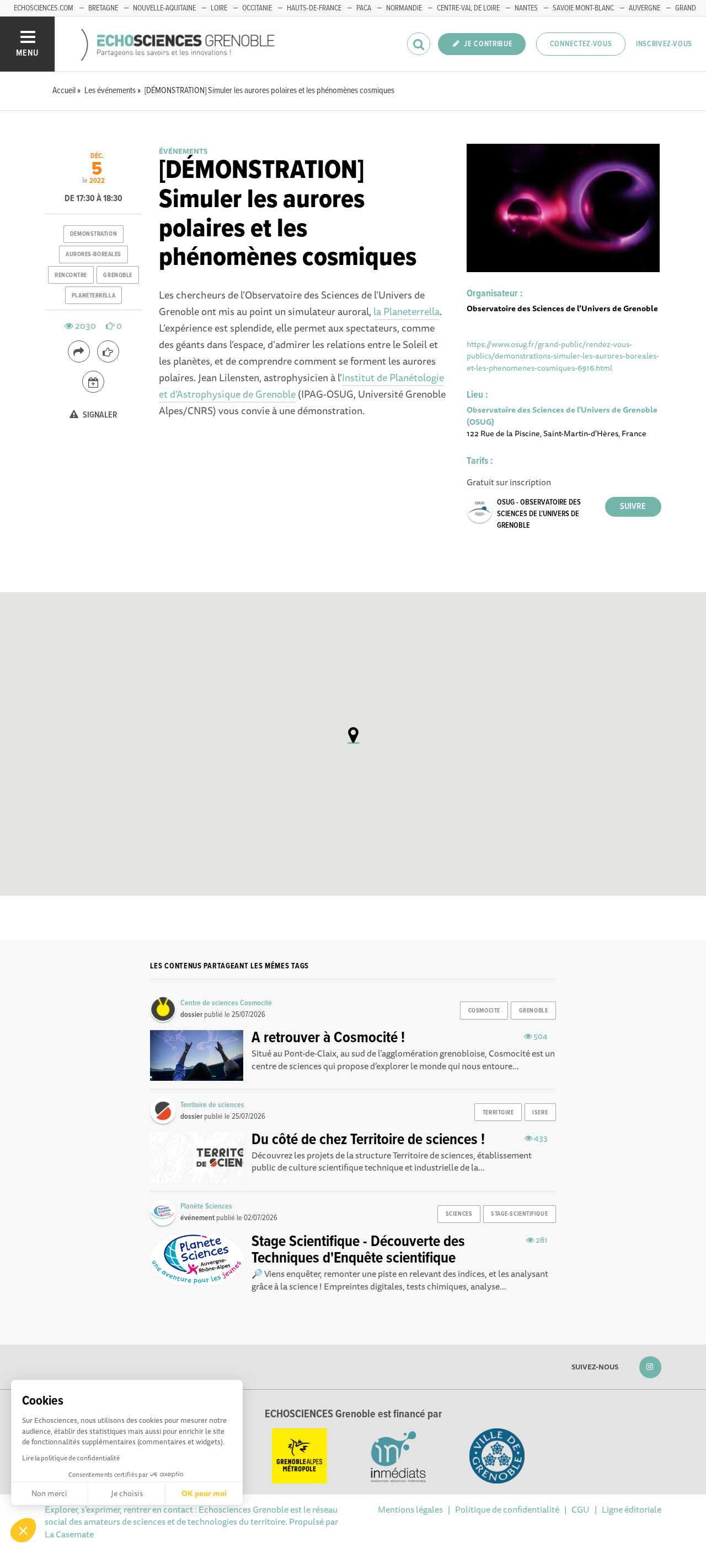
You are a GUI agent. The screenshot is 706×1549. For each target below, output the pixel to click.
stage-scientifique (519, 1214)
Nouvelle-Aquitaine (164, 8)
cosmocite (484, 1011)
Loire (219, 8)
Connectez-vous (581, 44)
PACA (363, 8)
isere (540, 1113)
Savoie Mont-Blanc (583, 8)
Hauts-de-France (314, 8)
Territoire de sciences (212, 1105)
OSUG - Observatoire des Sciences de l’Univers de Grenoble (539, 513)
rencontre (71, 275)
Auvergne (644, 8)
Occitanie (257, 8)
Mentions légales (410, 1509)
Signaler (99, 415)
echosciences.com (43, 8)
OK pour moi (204, 1493)
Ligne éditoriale (631, 1509)
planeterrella (93, 296)
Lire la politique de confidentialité (71, 1458)
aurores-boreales (93, 254)
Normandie (404, 8)
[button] (23, 1530)
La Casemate (69, 1534)
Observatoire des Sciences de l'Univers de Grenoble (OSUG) (562, 415)
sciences (459, 1214)
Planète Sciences (206, 1206)
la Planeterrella (406, 311)
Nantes (526, 8)
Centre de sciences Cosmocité (226, 1003)
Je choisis (127, 1493)
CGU (580, 1509)
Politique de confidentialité (507, 1509)
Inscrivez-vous (664, 44)
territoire (498, 1113)
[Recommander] (108, 351)
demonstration (93, 234)
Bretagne (103, 8)
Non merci (49, 1493)
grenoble (117, 275)
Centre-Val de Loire (468, 8)
